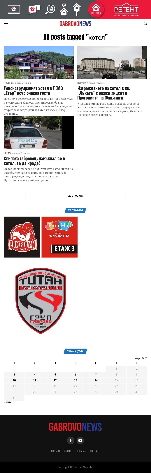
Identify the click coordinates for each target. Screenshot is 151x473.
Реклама (81, 451)
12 (55, 380)
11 (34, 380)
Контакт (95, 451)
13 (75, 380)
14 (95, 380)
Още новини (75, 195)
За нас (67, 451)
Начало (55, 451)
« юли (7, 402)
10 (14, 380)
